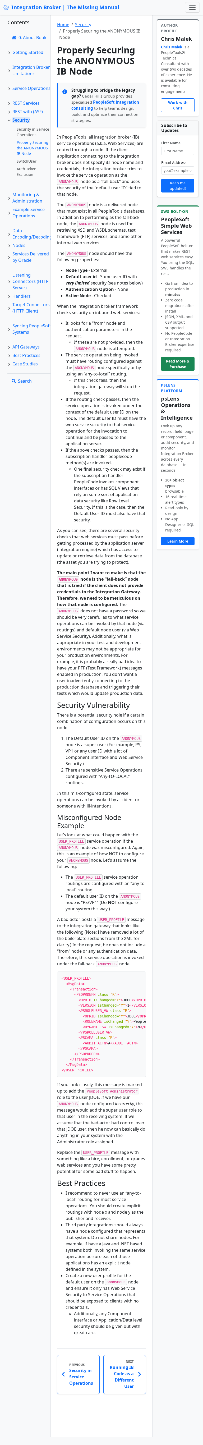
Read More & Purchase (178, 364)
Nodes (18, 245)
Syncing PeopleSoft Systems (31, 329)
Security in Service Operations (33, 132)
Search (25, 381)
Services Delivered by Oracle (30, 257)
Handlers (21, 296)
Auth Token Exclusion (26, 171)
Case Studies (25, 364)
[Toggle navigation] (192, 7)
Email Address (174, 162)
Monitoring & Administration (27, 198)
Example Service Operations (28, 213)
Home (63, 24)
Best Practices (26, 355)
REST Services (26, 103)
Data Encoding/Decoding (32, 234)
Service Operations (31, 88)
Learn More (177, 541)
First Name (171, 142)
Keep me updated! (178, 185)
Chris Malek (171, 46)
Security (21, 120)
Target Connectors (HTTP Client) (31, 308)
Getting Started (27, 52)
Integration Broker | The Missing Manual (65, 7)
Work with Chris (177, 105)
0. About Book (33, 37)
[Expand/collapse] (9, 52)
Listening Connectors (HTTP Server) (30, 281)
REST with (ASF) (27, 111)
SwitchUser (26, 161)
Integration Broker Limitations (31, 70)
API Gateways (26, 347)
